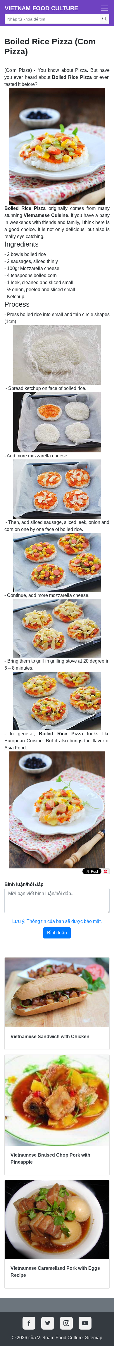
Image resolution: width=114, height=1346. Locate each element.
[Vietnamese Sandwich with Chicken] (57, 992)
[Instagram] (66, 1323)
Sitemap (93, 1337)
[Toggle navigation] (102, 8)
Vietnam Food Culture (41, 8)
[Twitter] (47, 1323)
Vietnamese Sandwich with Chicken (50, 1036)
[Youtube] (85, 1323)
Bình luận (57, 932)
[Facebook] (29, 1323)
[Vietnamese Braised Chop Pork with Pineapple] (57, 1100)
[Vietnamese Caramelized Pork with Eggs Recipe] (57, 1219)
